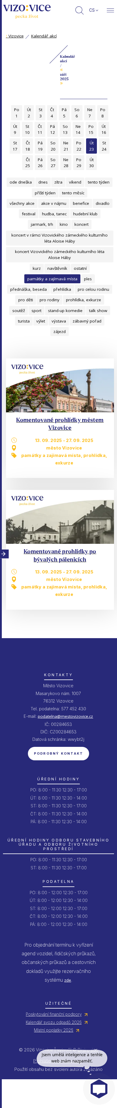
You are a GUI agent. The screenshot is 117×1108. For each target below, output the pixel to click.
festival (28, 214)
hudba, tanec (54, 214)
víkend (75, 182)
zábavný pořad (87, 321)
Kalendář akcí (44, 36)
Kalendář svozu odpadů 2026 (54, 1022)
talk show (98, 310)
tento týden (99, 182)
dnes (43, 182)
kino (64, 224)
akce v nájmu (53, 203)
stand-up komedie (65, 310)
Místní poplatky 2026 (53, 1030)
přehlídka (62, 289)
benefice (81, 203)
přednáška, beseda (28, 289)
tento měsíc (73, 193)
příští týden (45, 193)
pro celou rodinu (93, 289)
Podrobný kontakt (58, 753)
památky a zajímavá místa (52, 278)
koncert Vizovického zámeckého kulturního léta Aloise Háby (59, 254)
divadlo (103, 203)
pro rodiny (49, 299)
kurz (37, 268)
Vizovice (15, 36)
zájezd (59, 331)
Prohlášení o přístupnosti (57, 1060)
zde (67, 980)
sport (36, 310)
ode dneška (21, 182)
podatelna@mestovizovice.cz (65, 716)
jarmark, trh (42, 224)
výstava (59, 321)
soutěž (18, 310)
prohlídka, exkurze (83, 299)
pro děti (25, 299)
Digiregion (88, 1049)
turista (24, 321)
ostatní (80, 268)
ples (88, 278)
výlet (40, 321)
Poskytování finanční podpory (54, 1014)
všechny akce (22, 203)
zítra (58, 182)
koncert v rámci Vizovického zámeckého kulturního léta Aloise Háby (59, 238)
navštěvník (57, 268)
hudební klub (85, 214)
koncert (81, 224)
